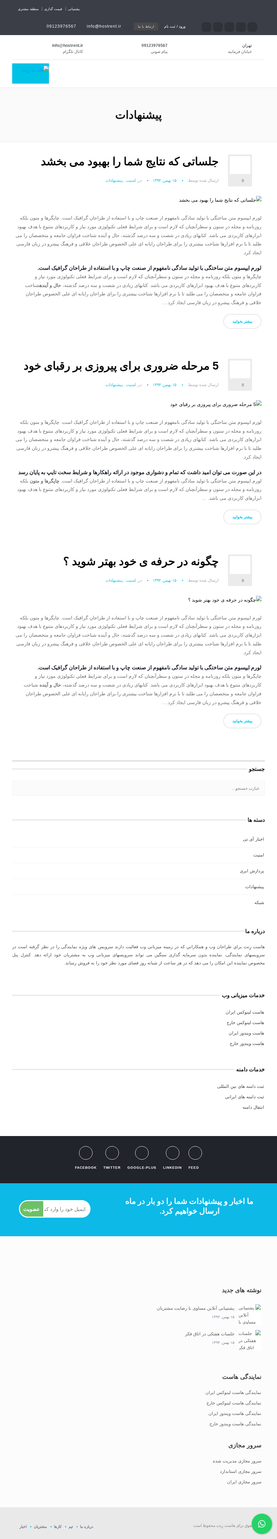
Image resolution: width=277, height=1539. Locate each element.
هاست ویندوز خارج (247, 1043)
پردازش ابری (252, 870)
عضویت (31, 1209)
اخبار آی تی (253, 839)
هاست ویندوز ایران (246, 1033)
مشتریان (40, 1526)
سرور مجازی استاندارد (240, 1471)
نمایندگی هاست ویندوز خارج (235, 1423)
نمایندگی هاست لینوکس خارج (233, 1402)
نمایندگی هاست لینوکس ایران (233, 1392)
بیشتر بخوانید (242, 321)
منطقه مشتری (28, 9)
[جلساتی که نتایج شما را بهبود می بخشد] (220, 202)
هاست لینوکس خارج (245, 1022)
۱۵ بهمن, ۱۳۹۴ (164, 180)
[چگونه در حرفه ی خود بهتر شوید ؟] (224, 602)
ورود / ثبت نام (175, 26)
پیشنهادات (114, 180)
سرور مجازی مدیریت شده (237, 1460)
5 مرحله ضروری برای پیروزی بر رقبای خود (121, 365)
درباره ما (86, 1526)
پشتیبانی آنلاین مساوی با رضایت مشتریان (195, 1308)
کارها (57, 1526)
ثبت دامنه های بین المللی (240, 1086)
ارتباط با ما (146, 26)
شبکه (259, 902)
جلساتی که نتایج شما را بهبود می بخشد (130, 161)
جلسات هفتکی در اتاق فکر (209, 1333)
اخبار (23, 1527)
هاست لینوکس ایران (245, 1012)
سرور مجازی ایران (244, 1481)
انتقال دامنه (253, 1107)
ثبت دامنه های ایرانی (244, 1096)
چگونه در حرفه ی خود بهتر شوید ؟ (141, 561)
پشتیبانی (74, 9)
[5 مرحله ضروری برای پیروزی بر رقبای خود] (215, 407)
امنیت (131, 180)
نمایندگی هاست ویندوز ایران (234, 1413)
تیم (71, 1526)
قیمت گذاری (53, 9)
